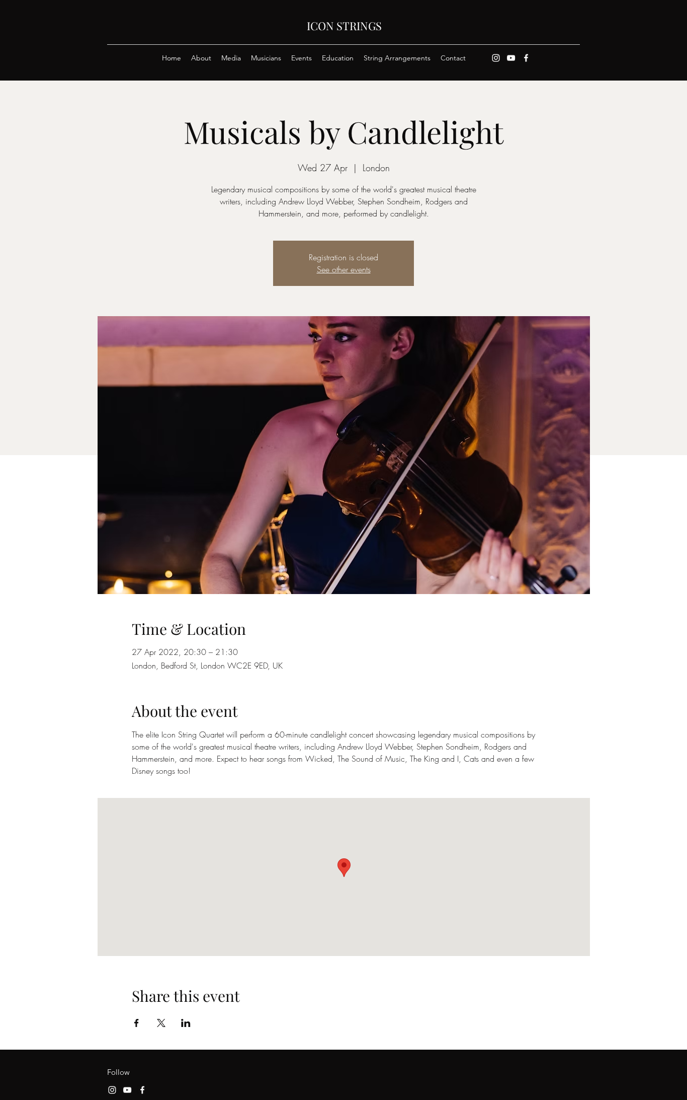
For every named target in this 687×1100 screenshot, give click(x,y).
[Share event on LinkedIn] (186, 1023)
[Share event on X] (161, 1023)
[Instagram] (496, 58)
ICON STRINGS (344, 25)
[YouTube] (511, 58)
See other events (344, 269)
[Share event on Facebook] (136, 1023)
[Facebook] (526, 58)
